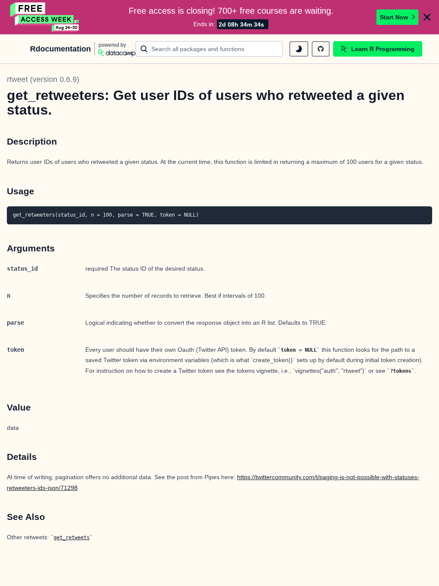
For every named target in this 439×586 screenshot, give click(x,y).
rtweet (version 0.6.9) (43, 79)
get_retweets (72, 538)
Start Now (394, 17)
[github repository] (321, 49)
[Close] (427, 17)
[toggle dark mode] (298, 49)
